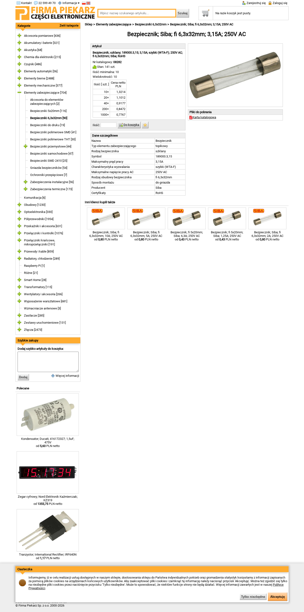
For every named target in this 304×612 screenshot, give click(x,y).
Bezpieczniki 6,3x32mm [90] (48, 118)
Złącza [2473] (33, 329)
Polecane (23, 388)
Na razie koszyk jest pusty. (233, 13)
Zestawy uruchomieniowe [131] (45, 322)
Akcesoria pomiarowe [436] (42, 35)
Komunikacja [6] (34, 197)
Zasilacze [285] (34, 315)
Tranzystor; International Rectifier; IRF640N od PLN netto (47, 556)
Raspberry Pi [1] (34, 265)
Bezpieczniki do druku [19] (47, 125)
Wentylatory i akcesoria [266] (43, 294)
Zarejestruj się (256, 3)
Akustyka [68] (33, 50)
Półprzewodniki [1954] (38, 219)
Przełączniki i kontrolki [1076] (43, 233)
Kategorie (24, 26)
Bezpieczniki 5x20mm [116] (48, 111)
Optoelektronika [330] (38, 212)
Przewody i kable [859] (39, 251)
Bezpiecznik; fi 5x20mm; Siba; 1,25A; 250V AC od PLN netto (227, 235)
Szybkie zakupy (28, 340)
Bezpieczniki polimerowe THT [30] (53, 139)
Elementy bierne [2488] (39, 78)
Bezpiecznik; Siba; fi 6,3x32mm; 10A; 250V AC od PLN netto (106, 235)
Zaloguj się (279, 3)
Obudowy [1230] (34, 205)
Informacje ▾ (71, 3)
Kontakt (26, 3)
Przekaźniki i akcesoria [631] (43, 226)
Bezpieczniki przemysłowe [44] (50, 146)
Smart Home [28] (35, 280)
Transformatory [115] (38, 287)
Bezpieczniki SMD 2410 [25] (48, 160)
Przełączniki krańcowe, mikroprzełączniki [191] (39, 242)
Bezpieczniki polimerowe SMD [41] (53, 132)
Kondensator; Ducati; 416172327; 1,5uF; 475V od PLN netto (47, 442)
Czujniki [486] (33, 64)
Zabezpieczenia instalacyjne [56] (52, 182)
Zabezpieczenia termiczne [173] (51, 189)
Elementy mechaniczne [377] (43, 85)
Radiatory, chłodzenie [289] (42, 258)
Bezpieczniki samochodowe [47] (51, 153)
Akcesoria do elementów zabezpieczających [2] (46, 102)
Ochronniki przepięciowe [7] (48, 175)
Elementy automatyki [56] (40, 71)
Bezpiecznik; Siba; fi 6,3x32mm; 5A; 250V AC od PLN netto (146, 235)
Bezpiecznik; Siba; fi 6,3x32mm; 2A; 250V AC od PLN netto (267, 235)
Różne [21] (31, 273)
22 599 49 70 (47, 3)
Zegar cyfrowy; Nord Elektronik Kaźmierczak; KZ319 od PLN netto (48, 500)
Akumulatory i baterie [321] (41, 43)
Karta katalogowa (204, 117)
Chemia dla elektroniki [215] (42, 57)
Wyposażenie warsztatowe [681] (45, 301)
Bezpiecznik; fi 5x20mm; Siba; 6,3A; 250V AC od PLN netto (187, 235)
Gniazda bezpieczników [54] (48, 168)
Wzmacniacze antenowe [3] (42, 308)
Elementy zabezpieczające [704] (45, 92)
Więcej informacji (67, 375)
